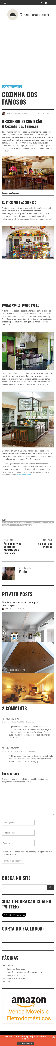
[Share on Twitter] (43, 113)
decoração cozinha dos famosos (41, 522)
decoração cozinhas (10, 525)
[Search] (5, 2)
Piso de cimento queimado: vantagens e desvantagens (21, 604)
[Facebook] (41, 2)
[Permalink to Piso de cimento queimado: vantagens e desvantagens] (28, 622)
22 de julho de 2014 (17, 670)
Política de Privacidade (16, 978)
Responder (30, 722)
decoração (6, 522)
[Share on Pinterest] (52, 113)
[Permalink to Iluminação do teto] (28, 683)
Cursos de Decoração (16, 969)
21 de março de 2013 (20, 113)
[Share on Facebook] (39, 113)
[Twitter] (46, 2)
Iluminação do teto (11, 666)
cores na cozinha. (23, 474)
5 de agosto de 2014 (17, 609)
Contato (10, 965)
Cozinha (17, 86)
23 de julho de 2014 (17, 639)
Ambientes (7, 86)
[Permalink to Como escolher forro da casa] (28, 652)
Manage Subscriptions (16, 975)
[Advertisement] (28, 49)
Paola (7, 609)
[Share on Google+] (47, 113)
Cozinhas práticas (10, 719)
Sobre (9, 981)
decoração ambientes (19, 522)
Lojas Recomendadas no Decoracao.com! (24, 972)
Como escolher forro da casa (16, 636)
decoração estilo (25, 525)
